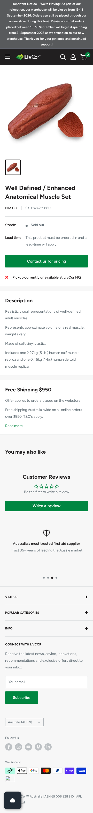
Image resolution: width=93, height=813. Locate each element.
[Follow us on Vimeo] (38, 747)
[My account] (73, 57)
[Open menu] (7, 57)
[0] (83, 57)
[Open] (12, 800)
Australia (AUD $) (20, 722)
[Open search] (63, 57)
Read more (14, 426)
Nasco (11, 208)
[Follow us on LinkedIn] (48, 747)
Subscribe (21, 697)
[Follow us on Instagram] (18, 747)
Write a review (46, 505)
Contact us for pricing (46, 261)
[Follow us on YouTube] (28, 747)
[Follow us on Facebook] (8, 747)
